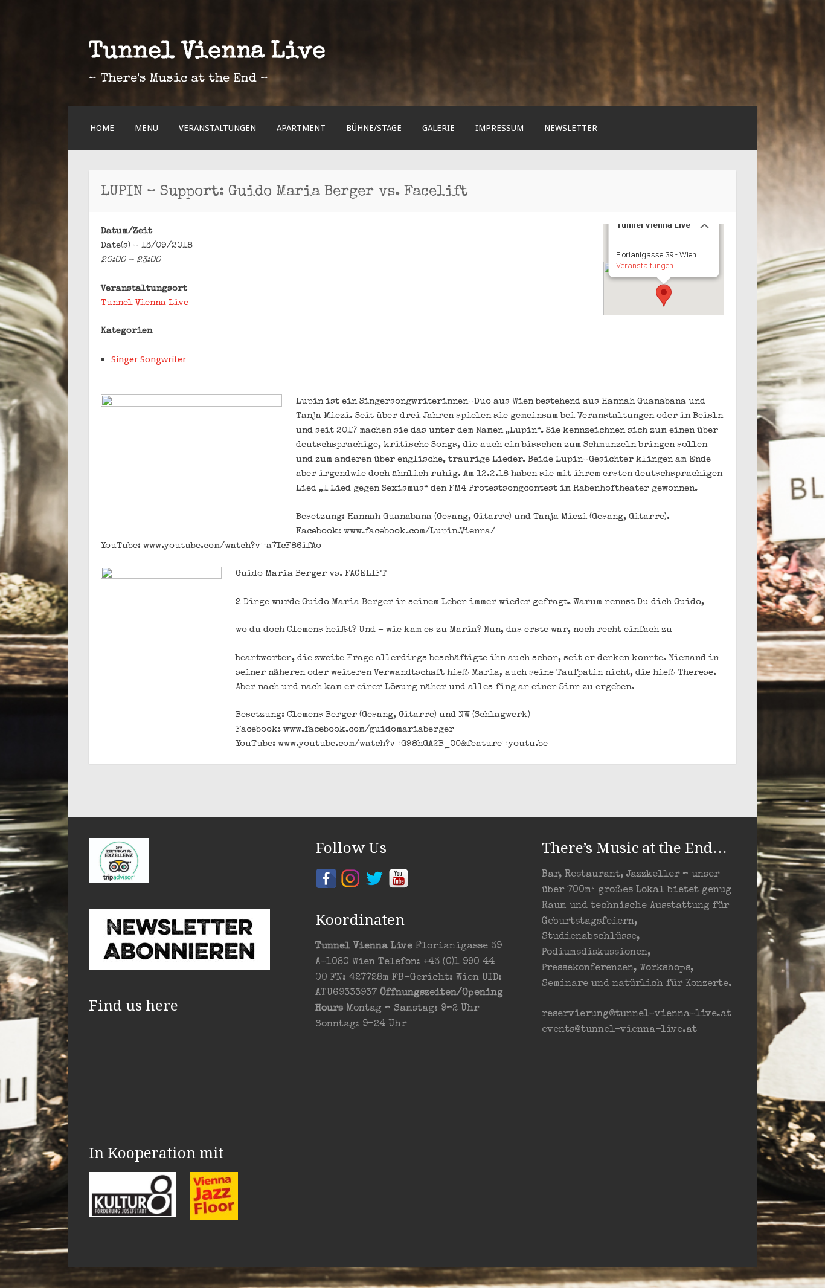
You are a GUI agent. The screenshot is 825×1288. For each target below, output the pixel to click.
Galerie (438, 128)
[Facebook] (326, 877)
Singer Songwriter (148, 359)
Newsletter (570, 128)
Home (102, 128)
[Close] (704, 224)
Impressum (499, 128)
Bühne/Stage (374, 128)
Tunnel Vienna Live (207, 52)
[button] (664, 295)
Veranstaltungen (217, 128)
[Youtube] (398, 877)
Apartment (301, 128)
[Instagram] (350, 877)
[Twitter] (374, 877)
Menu (146, 128)
